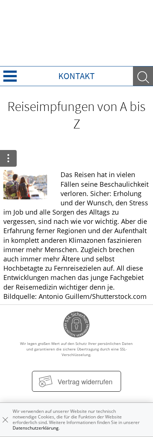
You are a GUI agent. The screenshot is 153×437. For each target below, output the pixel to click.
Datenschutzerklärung (36, 428)
